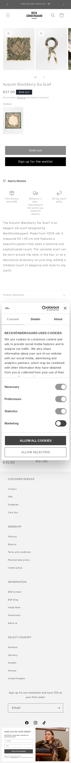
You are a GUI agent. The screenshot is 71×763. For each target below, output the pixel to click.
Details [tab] (35, 319)
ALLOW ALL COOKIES (35, 440)
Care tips (13, 512)
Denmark (12, 647)
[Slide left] (26, 77)
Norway (12, 670)
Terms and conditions (19, 552)
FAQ (10, 496)
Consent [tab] (13, 319)
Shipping (21, 97)
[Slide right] (44, 77)
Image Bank (14, 607)
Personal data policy (19, 560)
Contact (12, 489)
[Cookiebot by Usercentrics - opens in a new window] (44, 308)
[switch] (60, 399)
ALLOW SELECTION (35, 452)
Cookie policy (15, 568)
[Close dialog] (66, 729)
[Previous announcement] (7, 4)
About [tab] (58, 319)
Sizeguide (13, 504)
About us (12, 623)
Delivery (12, 536)
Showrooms (14, 615)
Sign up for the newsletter (18, 751)
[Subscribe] (58, 708)
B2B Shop (13, 600)
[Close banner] (65, 308)
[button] (8, 15)
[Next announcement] (63, 4)
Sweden (12, 663)
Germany (13, 655)
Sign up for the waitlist (35, 161)
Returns (12, 544)
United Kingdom (16, 678)
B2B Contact (15, 592)
